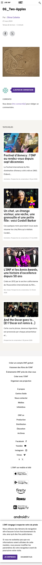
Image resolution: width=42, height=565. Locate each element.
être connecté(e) (19, 104)
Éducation (21, 429)
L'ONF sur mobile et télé (21, 467)
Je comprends (10, 557)
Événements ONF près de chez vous (21, 372)
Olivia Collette (13, 17)
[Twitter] (12, 33)
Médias (21, 403)
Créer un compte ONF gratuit (21, 363)
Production (21, 420)
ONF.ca (21, 415)
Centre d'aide (21, 394)
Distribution (21, 424)
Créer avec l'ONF (21, 376)
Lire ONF (7, 3)
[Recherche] (40, 3)
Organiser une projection (21, 381)
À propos (21, 389)
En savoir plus (26, 557)
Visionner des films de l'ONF (21, 367)
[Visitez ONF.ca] (25, 2)
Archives (21, 433)
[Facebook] (5, 33)
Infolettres (21, 407)
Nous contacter (21, 398)
